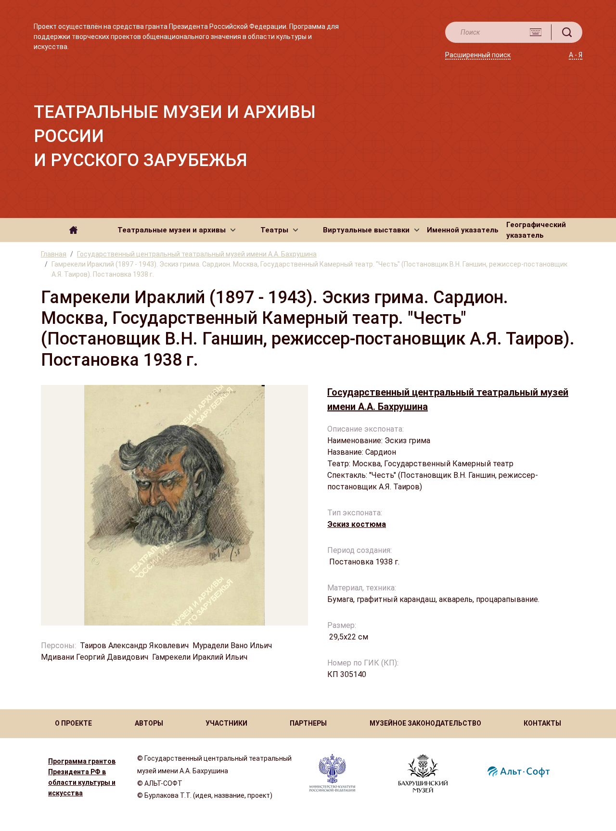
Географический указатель (536, 230)
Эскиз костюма (356, 524)
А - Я (575, 55)
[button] (176, 230)
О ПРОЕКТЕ (73, 723)
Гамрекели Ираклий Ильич (199, 657)
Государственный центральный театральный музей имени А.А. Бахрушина (197, 254)
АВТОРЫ (149, 723)
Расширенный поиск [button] (478, 55)
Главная (53, 254)
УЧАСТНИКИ (226, 723)
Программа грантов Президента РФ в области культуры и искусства (82, 777)
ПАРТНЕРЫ (308, 723)
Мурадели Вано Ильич (232, 645)
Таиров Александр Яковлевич (134, 645)
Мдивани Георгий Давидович (94, 657)
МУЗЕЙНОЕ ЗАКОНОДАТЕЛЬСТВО (425, 723)
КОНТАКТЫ (542, 723)
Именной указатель (463, 230)
